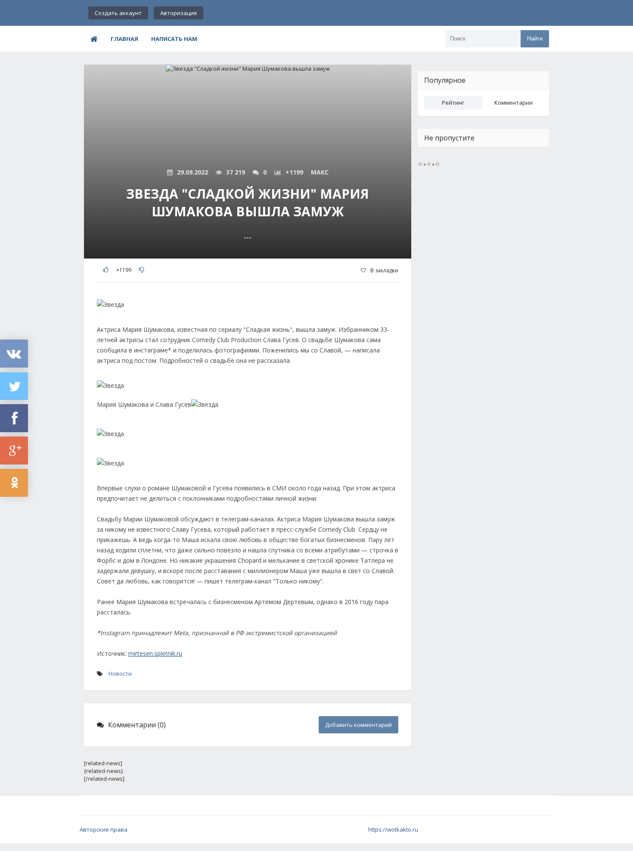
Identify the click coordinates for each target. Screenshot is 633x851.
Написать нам (174, 39)
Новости (120, 673)
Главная (124, 39)
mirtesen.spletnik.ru (155, 653)
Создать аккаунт (118, 13)
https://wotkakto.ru (393, 829)
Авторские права (103, 829)
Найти (535, 38)
